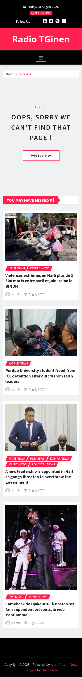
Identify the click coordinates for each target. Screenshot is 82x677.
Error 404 (25, 74)
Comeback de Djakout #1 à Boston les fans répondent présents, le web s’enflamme (39, 609)
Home (10, 74)
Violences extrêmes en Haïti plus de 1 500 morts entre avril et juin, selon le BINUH (39, 281)
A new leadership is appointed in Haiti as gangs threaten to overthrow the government (40, 477)
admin (16, 294)
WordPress (59, 664)
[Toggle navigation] (41, 58)
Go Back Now (42, 155)
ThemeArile (49, 670)
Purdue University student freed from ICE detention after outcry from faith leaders (40, 376)
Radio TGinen (41, 39)
